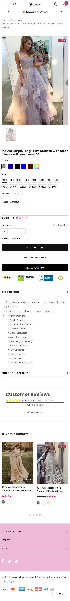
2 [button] (33, 515)
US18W (23, 186)
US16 (4, 186)
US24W (52, 186)
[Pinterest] (9, 561)
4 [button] (40, 515)
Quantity (6, 225)
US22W (42, 186)
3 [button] (36, 515)
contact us (49, 311)
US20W (32, 186)
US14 (57, 180)
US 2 (12, 180)
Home (4, 20)
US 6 (27, 180)
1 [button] (30, 515)
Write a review (35, 404)
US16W (13, 186)
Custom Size (19, 193)
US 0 (4, 180)
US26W (5, 193)
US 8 (34, 180)
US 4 (19, 180)
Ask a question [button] (35, 412)
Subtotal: (6, 238)
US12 (49, 180)
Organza (15, 20)
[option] (35, 80)
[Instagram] (16, 561)
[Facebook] (3, 561)
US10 (42, 180)
